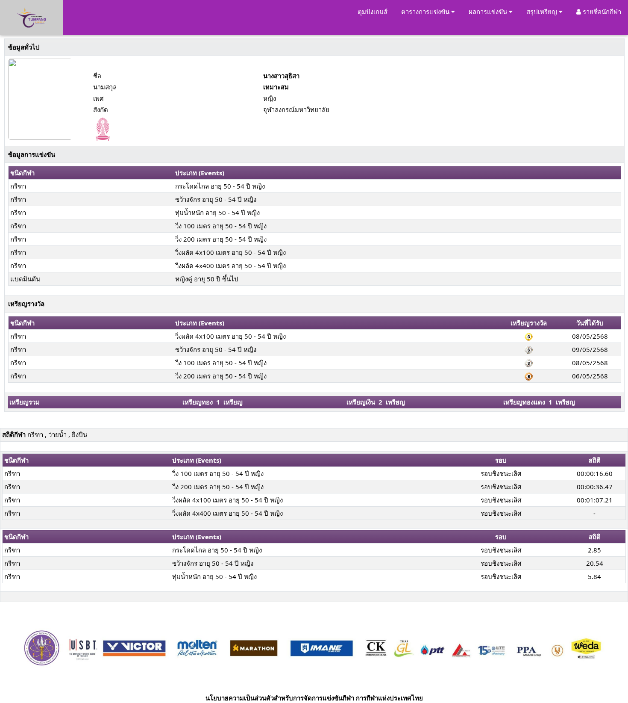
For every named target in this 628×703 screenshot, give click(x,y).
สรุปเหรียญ (542, 11)
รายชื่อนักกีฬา (601, 11)
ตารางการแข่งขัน (426, 11)
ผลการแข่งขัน (489, 11)
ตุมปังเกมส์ (372, 11)
